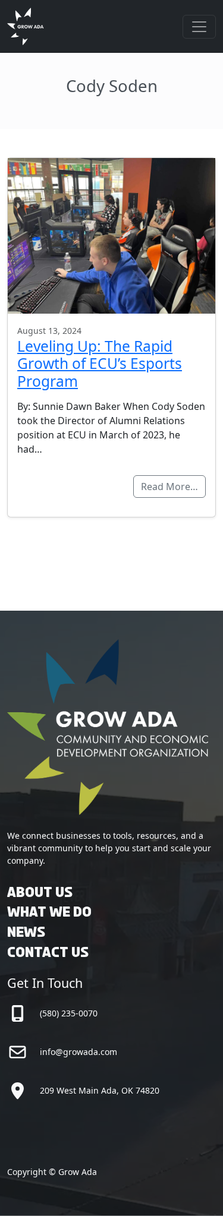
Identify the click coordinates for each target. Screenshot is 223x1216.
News (26, 933)
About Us (40, 893)
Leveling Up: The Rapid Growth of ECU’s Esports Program (99, 363)
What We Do (49, 913)
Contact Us (48, 953)
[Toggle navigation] (199, 27)
